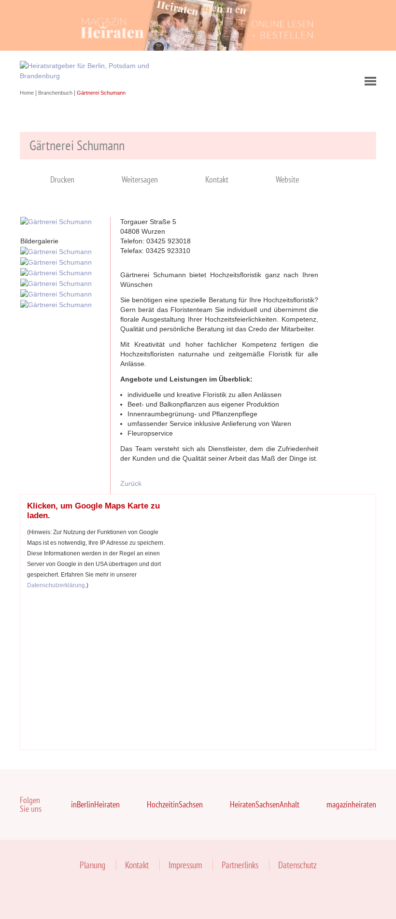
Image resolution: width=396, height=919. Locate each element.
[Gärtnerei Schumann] (56, 222)
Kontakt (216, 179)
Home (27, 93)
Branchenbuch (56, 93)
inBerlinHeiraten (95, 804)
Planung (92, 865)
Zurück (130, 483)
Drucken (62, 179)
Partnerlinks (240, 865)
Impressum (185, 865)
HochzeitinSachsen (175, 804)
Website (287, 179)
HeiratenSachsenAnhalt (264, 804)
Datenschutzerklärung (56, 585)
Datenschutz (297, 865)
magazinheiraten (351, 804)
